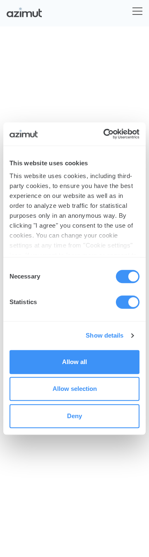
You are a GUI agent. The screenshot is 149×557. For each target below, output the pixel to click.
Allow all (74, 361)
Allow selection (75, 388)
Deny (74, 415)
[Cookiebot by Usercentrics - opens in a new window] (105, 134)
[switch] (127, 302)
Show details (104, 335)
